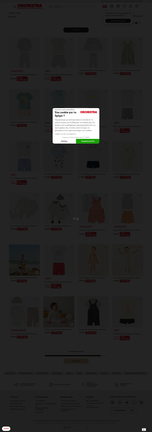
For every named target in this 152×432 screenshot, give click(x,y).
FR (148, 429)
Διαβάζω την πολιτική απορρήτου (65, 134)
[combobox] (144, 429)
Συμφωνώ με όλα (87, 141)
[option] (148, 429)
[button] (6, 429)
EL (144, 429)
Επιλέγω (64, 141)
